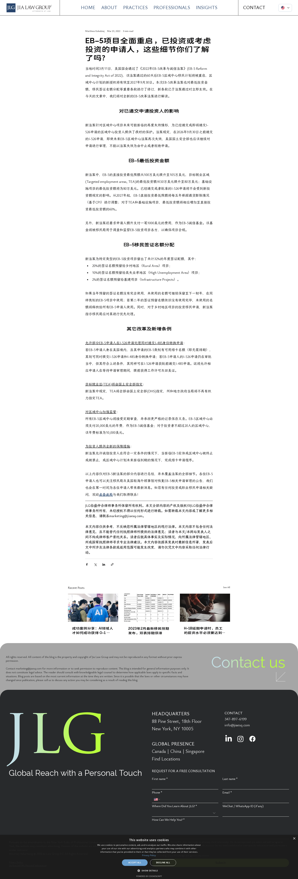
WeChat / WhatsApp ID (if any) (243, 806)
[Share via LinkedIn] (103, 564)
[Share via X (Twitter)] (95, 564)
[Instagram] (240, 739)
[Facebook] (252, 739)
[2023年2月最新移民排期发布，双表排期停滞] (149, 608)
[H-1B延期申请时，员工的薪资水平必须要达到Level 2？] (205, 608)
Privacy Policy (149, 855)
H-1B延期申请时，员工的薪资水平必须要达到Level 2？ (203, 630)
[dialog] (149, 857)
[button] (149, 870)
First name (160, 779)
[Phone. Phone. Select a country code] (157, 799)
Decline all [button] (163, 862)
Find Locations (166, 759)
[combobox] (185, 813)
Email (227, 792)
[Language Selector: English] (285, 8)
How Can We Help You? (168, 820)
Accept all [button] (134, 862)
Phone (157, 792)
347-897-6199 (236, 719)
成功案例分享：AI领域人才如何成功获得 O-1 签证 (92, 630)
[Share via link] (112, 564)
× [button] (294, 838)
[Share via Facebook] (86, 564)
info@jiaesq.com (237, 725)
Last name (230, 779)
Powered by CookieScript (149, 876)
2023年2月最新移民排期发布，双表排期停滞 (148, 630)
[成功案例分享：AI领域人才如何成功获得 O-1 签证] (93, 608)
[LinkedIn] (229, 739)
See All (226, 587)
